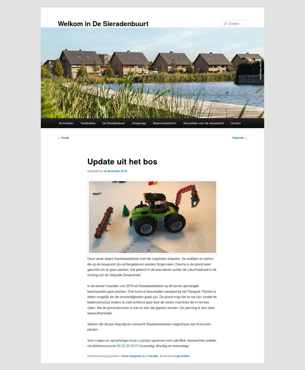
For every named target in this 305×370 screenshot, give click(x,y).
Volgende (239, 138)
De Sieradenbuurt (113, 123)
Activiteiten (66, 123)
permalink (183, 356)
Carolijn (153, 356)
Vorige (63, 138)
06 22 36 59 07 (127, 345)
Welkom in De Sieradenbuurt (103, 23)
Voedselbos (88, 123)
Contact (236, 123)
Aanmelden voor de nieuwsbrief (203, 123)
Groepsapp (139, 123)
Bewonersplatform (164, 123)
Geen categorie (131, 356)
